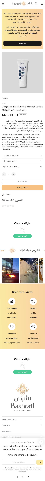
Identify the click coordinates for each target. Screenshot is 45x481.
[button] (36, 3)
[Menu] (3, 3)
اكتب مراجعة (22, 236)
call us (22, 43)
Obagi (4, 103)
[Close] (41, 441)
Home (4, 98)
